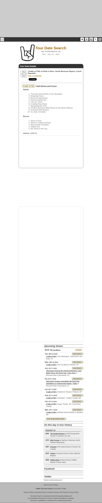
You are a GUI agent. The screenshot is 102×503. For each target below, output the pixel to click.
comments (37, 76)
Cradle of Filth (28, 86)
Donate (56, 492)
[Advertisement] (51, 18)
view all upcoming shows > (56, 419)
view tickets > (78, 354)
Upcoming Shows (41, 492)
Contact (50, 492)
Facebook (57, 488)
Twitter (64, 488)
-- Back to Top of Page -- (51, 485)
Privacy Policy (73, 492)
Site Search (64, 492)
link (29, 76)
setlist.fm (33, 133)
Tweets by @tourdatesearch (53, 480)
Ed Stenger (57, 496)
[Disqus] (51, 240)
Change (78, 350)
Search (26, 492)
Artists (31, 492)
